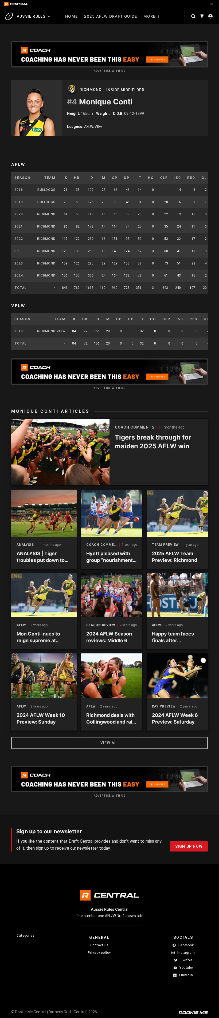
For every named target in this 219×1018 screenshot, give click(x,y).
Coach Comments (102, 545)
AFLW (21, 625)
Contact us (99, 945)
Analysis (25, 545)
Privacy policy (99, 952)
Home (71, 16)
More (149, 16)
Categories (26, 935)
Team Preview (165, 545)
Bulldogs (46, 190)
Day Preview (164, 706)
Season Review (100, 625)
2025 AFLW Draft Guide (110, 16)
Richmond (90, 90)
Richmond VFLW (51, 331)
